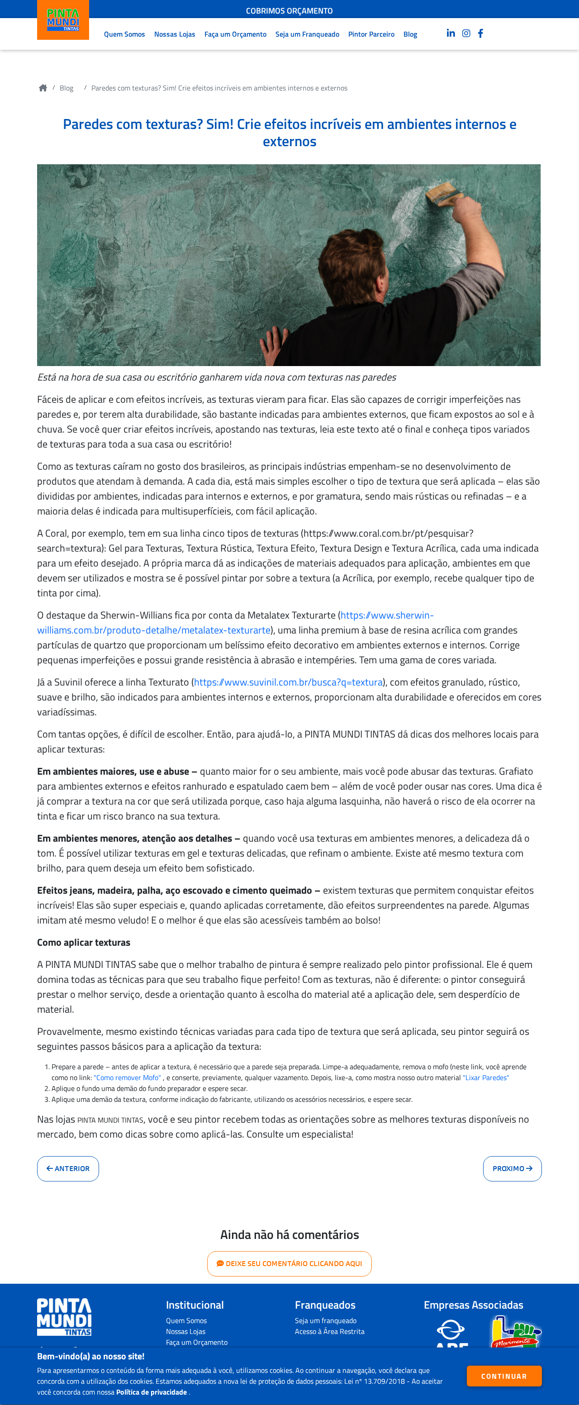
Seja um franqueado (325, 1320)
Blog (410, 34)
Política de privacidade (152, 1391)
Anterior (71, 1168)
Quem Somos (124, 34)
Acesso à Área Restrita (330, 1331)
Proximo (509, 1168)
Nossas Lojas (174, 34)
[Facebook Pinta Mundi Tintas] (481, 34)
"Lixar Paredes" (486, 1077)
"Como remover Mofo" (127, 1077)
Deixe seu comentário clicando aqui (293, 1263)
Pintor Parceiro (371, 34)
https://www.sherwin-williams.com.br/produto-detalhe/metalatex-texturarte (235, 622)
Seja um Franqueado (307, 34)
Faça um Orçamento (235, 34)
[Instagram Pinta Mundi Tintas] (466, 34)
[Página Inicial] (43, 87)
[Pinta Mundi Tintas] (64, 1317)
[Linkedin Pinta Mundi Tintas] (451, 34)
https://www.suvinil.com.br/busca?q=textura (288, 682)
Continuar (504, 1376)
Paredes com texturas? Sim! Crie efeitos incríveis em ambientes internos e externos (219, 87)
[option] (289, 6)
